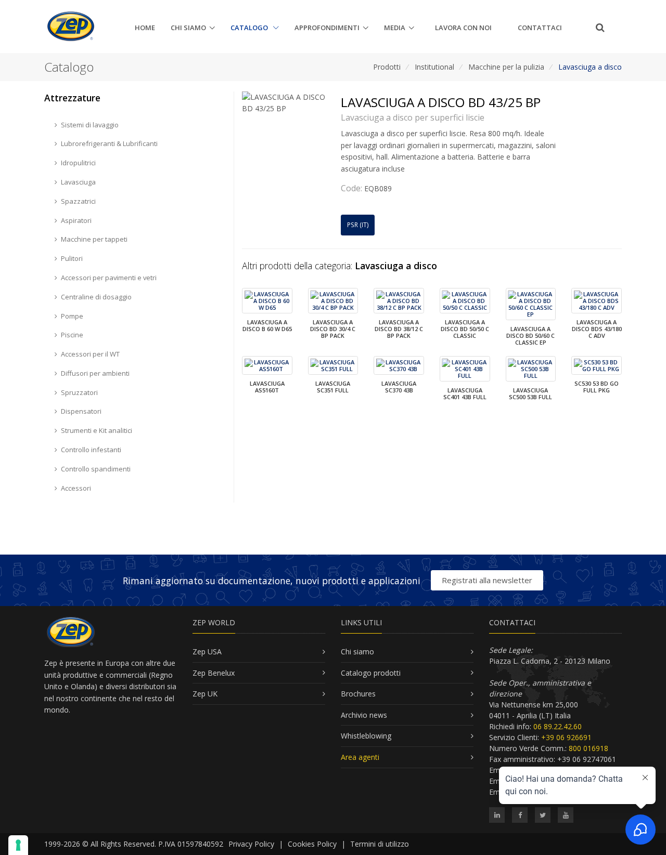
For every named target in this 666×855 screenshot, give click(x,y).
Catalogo (250, 27)
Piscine (72, 334)
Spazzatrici (78, 201)
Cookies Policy (312, 844)
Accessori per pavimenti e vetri (109, 277)
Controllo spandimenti (96, 468)
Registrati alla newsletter (487, 580)
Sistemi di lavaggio (90, 124)
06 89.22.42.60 (557, 726)
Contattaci (540, 27)
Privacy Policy (251, 844)
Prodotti (387, 67)
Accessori (76, 488)
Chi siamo (188, 27)
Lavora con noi (463, 27)
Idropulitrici (78, 162)
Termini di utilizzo (379, 844)
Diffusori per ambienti (95, 373)
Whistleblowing (366, 736)
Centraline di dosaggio (96, 296)
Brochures (358, 694)
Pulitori (72, 258)
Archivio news (364, 715)
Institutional (434, 67)
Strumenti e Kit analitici (96, 430)
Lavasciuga (78, 182)
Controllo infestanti (91, 449)
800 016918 (588, 748)
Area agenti (360, 757)
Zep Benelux (214, 673)
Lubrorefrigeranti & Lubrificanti (109, 143)
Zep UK (205, 694)
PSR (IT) (358, 224)
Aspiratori (76, 220)
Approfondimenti (327, 27)
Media (394, 27)
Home (145, 27)
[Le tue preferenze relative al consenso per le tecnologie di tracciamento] (18, 845)
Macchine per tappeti (94, 239)
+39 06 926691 (566, 737)
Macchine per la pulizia (506, 67)
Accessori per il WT (90, 354)
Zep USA (207, 651)
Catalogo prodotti (371, 673)
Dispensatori (81, 411)
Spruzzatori (79, 392)
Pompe (72, 316)
